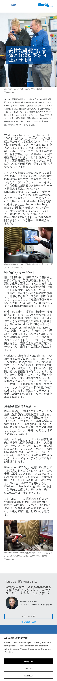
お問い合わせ (27, 616)
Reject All (28, 675)
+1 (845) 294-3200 (28, 622)
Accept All (28, 661)
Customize (28, 668)
